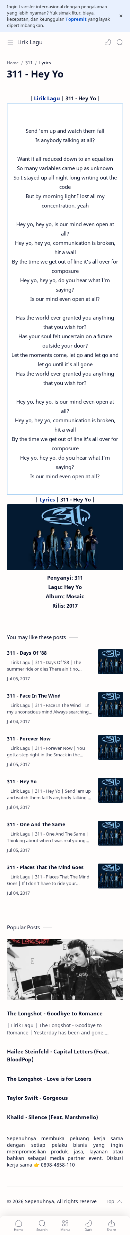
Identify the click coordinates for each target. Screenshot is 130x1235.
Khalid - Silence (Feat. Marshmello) (52, 1117)
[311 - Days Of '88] (110, 661)
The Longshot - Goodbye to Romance (55, 1013)
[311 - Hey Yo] (110, 790)
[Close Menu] (121, 16)
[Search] (119, 42)
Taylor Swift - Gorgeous (37, 1097)
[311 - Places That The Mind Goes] (110, 876)
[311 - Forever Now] (110, 747)
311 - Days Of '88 (27, 652)
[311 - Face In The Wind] (110, 704)
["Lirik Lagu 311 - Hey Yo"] (65, 537)
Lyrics (47, 499)
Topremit (76, 19)
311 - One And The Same (36, 824)
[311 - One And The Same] (110, 833)
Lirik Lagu (30, 42)
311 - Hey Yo (22, 781)
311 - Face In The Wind (34, 695)
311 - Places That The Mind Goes (45, 867)
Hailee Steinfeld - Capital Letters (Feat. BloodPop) (58, 1055)
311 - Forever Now (29, 738)
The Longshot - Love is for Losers (49, 1078)
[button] (108, 42)
